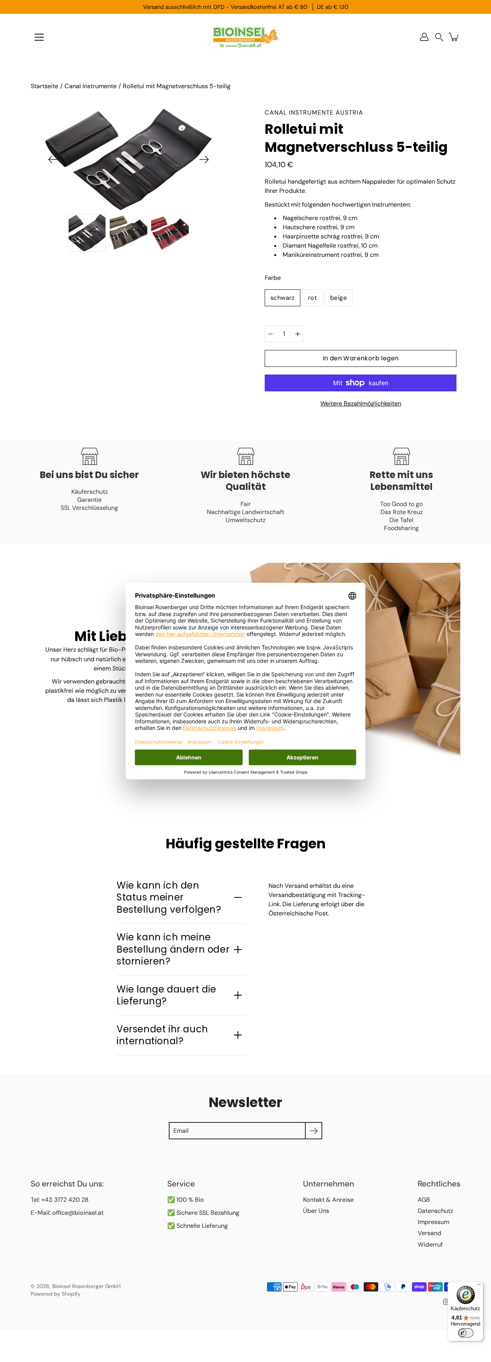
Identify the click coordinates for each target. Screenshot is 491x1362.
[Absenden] (357, 1334)
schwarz (282, 298)
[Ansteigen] (297, 333)
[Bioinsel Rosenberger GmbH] (245, 37)
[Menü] (39, 37)
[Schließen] (378, 1253)
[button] (439, 37)
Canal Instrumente (90, 86)
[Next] (204, 159)
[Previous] (53, 159)
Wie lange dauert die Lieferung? (166, 995)
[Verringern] (270, 333)
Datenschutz (435, 1211)
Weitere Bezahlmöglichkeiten (360, 403)
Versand (429, 1233)
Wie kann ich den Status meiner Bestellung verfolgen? (169, 897)
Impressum (433, 1222)
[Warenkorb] (454, 37)
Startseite (44, 86)
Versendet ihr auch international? (162, 1035)
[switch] (465, 1332)
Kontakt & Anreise (328, 1200)
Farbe (273, 278)
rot (312, 298)
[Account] (424, 37)
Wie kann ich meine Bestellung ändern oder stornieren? (173, 949)
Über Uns (316, 1211)
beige (338, 298)
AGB (424, 1200)
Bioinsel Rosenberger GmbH (86, 1286)
